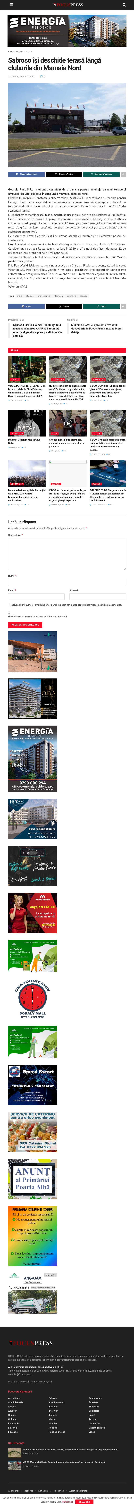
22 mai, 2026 (15, 447)
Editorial (12, 1427)
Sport (92, 1415)
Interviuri (53, 1406)
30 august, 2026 (16, 400)
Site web (73, 590)
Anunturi (12, 1411)
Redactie (29, 1491)
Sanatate (93, 1402)
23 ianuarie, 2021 (16, 76)
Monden (20, 52)
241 (109, 454)
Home (11, 52)
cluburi (30, 295)
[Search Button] (124, 5)
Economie (13, 1423)
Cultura (12, 1419)
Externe (53, 1398)
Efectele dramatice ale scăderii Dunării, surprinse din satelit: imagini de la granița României (70, 1449)
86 (106, 400)
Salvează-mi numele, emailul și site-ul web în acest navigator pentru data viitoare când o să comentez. (66, 605)
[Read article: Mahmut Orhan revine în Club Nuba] (27, 423)
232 (64, 451)
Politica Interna (57, 1432)
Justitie (53, 1415)
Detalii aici (67, 1501)
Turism (93, 1419)
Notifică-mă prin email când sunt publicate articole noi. (37, 616)
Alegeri (12, 1406)
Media (52, 1419)
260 (68, 505)
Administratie (15, 1402)
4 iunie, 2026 (96, 400)
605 (27, 505)
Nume (12, 575)
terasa (84, 295)
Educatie (13, 1432)
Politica (53, 1427)
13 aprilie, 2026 (57, 505)
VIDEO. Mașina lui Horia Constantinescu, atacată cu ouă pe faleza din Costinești (64, 1462)
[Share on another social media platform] (123, 174)
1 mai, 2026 (55, 451)
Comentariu (15, 535)
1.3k (111, 505)
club (19, 295)
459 (28, 400)
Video (55, 433)
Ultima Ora (58, 380)
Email (12, 590)
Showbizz (94, 1406)
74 (66, 404)
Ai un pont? (13, 1491)
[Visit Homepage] (68, 4)
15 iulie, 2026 (56, 404)
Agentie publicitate (78, 1491)
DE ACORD (84, 1502)
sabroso (71, 295)
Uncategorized (97, 1427)
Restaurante (95, 1398)
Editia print (43, 1491)
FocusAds (59, 1491)
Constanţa (44, 295)
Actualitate (14, 1398)
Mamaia (58, 295)
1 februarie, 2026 (98, 505)
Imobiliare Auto (57, 1402)
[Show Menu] (11, 5)
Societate (94, 1411)
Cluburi (29, 52)
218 (24, 447)
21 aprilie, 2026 (98, 454)
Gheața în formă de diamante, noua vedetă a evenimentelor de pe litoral (66, 443)
